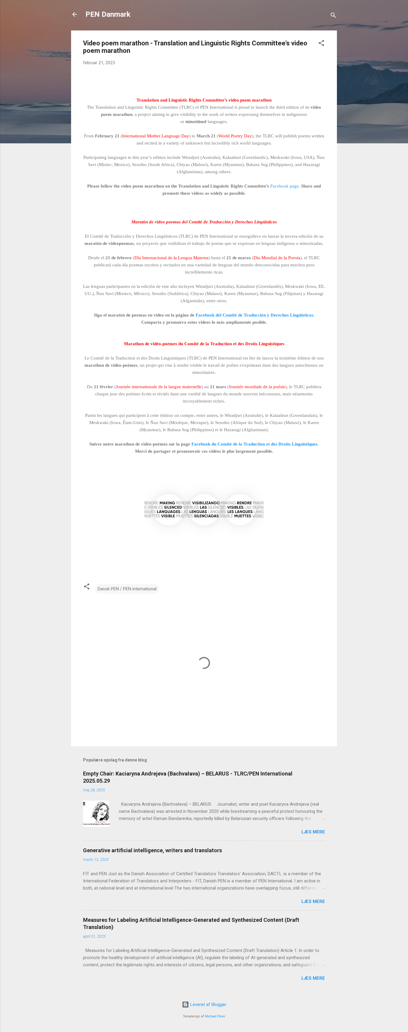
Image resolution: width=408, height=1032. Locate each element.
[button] (321, 44)
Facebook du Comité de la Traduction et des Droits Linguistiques (254, 444)
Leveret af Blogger (207, 1004)
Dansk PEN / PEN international (127, 589)
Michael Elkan (215, 1016)
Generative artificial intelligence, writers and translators (152, 850)
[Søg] (333, 16)
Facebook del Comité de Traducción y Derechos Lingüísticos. (255, 315)
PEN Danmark (108, 14)
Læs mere (313, 832)
